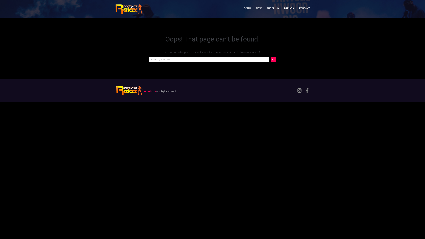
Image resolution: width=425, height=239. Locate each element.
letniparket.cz (150, 91)
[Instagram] (299, 90)
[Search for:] (209, 59)
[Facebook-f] (307, 90)
